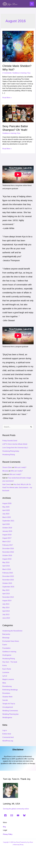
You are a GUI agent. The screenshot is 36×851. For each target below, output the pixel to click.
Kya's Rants (6, 669)
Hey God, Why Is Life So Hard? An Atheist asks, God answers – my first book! (17, 487)
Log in (4, 730)
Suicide (5, 700)
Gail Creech (6, 484)
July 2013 (5, 614)
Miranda (5, 471)
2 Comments (6, 73)
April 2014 (6, 611)
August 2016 (6, 559)
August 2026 (6, 503)
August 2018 (6, 535)
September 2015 (8, 587)
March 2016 (6, 569)
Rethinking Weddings (10, 690)
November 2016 (8, 552)
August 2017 (6, 538)
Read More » (7, 97)
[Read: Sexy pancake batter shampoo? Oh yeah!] (18, 113)
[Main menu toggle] (32, 4)
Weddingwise (7, 717)
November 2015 (8, 580)
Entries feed (6, 734)
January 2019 (7, 531)
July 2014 (5, 604)
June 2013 (6, 618)
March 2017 (6, 541)
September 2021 (8, 521)
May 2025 (5, 507)
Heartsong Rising (8, 454)
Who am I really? (20, 467)
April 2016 (6, 566)
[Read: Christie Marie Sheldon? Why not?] (18, 46)
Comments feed (8, 737)
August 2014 (6, 600)
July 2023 (5, 514)
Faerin (4, 644)
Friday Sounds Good (9, 440)
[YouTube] (18, 815)
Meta (4, 683)
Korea (4, 665)
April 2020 (6, 524)
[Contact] (11, 815)
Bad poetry (6, 634)
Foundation (6, 648)
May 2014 (5, 607)
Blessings (5, 638)
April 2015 (6, 593)
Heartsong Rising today (10, 451)
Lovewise (5, 672)
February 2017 (7, 545)
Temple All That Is (8, 704)
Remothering (7, 686)
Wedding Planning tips (10, 714)
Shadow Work (7, 697)
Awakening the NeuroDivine (12, 631)
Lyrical (4, 676)
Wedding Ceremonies (10, 710)
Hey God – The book (9, 662)
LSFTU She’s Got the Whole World (14, 444)
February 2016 (7, 573)
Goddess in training (19, 73)
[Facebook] (5, 815)
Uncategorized (7, 707)
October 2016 (7, 555)
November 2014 (8, 597)
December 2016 (8, 548)
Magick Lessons (8, 679)
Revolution (6, 693)
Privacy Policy (7, 834)
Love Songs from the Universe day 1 (15, 447)
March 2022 (6, 517)
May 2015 (5, 590)
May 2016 (5, 562)
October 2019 (7, 528)
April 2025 (6, 510)
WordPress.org (7, 741)
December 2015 (8, 576)
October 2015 (7, 583)
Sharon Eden (7, 467)
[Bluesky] (24, 815)
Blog (4, 827)
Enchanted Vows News (10, 641)
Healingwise (6, 655)
